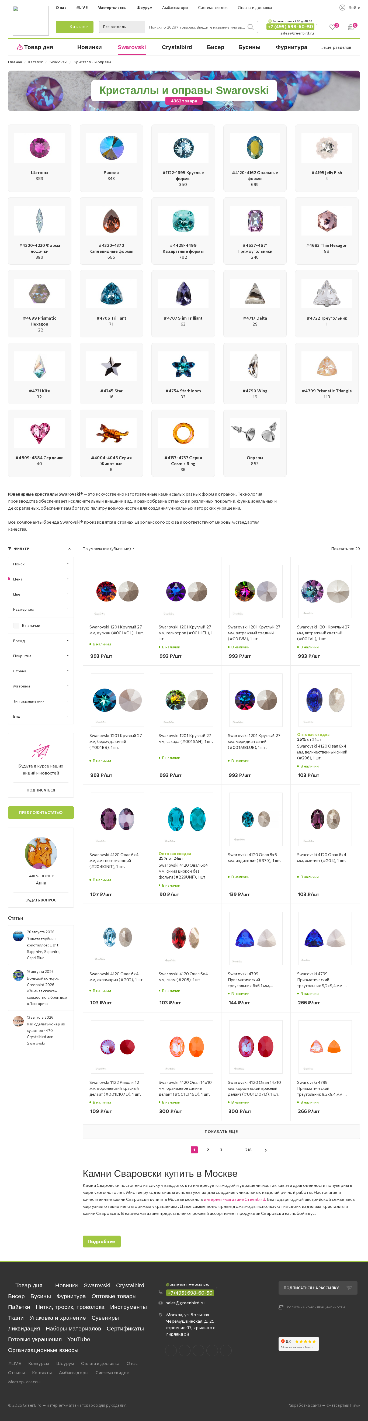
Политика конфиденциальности (316, 1307)
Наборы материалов (73, 1328)
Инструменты (128, 1307)
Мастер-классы (24, 1381)
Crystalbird (130, 1285)
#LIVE (14, 1363)
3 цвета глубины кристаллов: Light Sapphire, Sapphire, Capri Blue (43, 948)
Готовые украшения (35, 1339)
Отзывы (16, 1372)
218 (248, 1149)
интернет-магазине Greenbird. (235, 1199)
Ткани (16, 1318)
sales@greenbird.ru (297, 33)
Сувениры (105, 1318)
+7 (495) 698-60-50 (290, 26)
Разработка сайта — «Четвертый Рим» (323, 1405)
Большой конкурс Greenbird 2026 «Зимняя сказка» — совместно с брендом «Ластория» (47, 991)
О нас (132, 1363)
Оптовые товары (114, 1296)
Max (184, 1350)
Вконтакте (171, 1350)
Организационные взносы (43, 1350)
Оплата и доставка (100, 1363)
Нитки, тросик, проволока (70, 1307)
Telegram (198, 1350)
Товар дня (28, 1285)
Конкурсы (38, 1363)
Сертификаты (125, 1328)
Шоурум (65, 1363)
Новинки (66, 1285)
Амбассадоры (73, 1372)
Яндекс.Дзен (226, 1350)
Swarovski (97, 1285)
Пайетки (19, 1307)
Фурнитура (71, 1296)
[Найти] (250, 27)
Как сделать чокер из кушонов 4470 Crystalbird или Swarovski (46, 1033)
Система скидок (112, 1372)
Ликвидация (24, 1328)
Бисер (16, 1296)
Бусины (40, 1296)
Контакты (42, 1372)
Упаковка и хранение (57, 1318)
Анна (41, 882)
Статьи (15, 918)
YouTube (78, 1339)
